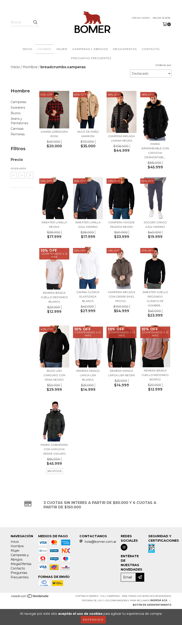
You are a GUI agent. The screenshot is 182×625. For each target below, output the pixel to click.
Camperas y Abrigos (90, 49)
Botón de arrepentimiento (152, 604)
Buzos (15, 113)
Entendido (93, 619)
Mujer (62, 49)
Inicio (27, 49)
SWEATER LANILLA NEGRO (54, 224)
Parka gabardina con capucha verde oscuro (54, 449)
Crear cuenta (141, 17)
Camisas (17, 129)
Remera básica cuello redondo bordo (155, 375)
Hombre (44, 49)
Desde (14, 168)
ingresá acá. (159, 600)
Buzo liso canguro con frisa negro (54, 375)
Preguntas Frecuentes (91, 58)
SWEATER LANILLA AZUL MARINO (88, 224)
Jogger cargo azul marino (155, 224)
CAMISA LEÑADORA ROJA (54, 134)
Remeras (18, 134)
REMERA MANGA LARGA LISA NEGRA (121, 373)
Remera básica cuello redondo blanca (54, 297)
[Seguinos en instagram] (124, 547)
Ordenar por (163, 65)
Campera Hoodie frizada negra (121, 224)
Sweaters (18, 108)
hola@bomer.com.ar (100, 542)
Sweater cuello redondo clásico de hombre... (155, 298)
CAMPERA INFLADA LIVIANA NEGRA (121, 138)
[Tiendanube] (30, 597)
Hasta (22, 168)
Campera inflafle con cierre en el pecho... (121, 296)
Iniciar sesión (161, 17)
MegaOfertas (125, 49)
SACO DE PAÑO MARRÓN (88, 134)
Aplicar (30, 175)
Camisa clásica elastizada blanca (87, 296)
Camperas (18, 102)
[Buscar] (35, 22)
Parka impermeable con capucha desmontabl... (155, 150)
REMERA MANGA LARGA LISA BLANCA (88, 375)
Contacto (151, 49)
